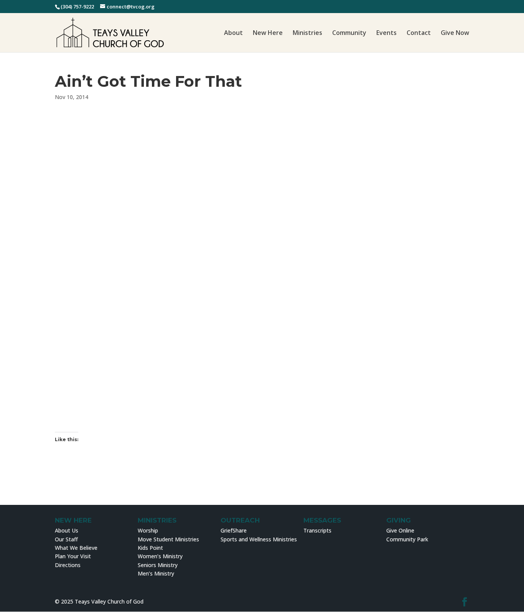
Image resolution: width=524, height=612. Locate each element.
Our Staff (66, 539)
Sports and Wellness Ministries (259, 539)
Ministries (307, 33)
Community (349, 33)
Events (386, 33)
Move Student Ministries (168, 539)
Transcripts (317, 530)
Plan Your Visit (73, 556)
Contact (419, 33)
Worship (148, 530)
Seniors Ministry (158, 565)
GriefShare (234, 530)
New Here (268, 33)
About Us (66, 530)
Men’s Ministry (156, 573)
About (233, 33)
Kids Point (150, 547)
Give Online (400, 530)
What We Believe (76, 547)
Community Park (407, 539)
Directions (68, 565)
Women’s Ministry (160, 556)
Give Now (455, 33)
